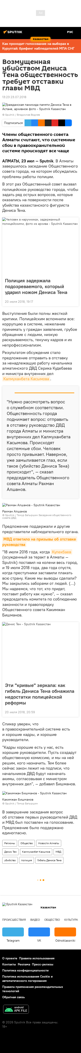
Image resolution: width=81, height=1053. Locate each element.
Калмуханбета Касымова (26, 378)
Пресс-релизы (42, 964)
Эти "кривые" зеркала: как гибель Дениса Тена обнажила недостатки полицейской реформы (39, 694)
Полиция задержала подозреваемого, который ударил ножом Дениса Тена (36, 286)
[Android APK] (16, 1010)
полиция (26, 860)
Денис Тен (10, 851)
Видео (35, 919)
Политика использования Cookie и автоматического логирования (27, 978)
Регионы (9, 843)
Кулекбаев (61, 551)
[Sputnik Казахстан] (13, 34)
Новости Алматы (48, 843)
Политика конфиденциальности (25, 970)
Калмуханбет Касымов (36, 851)
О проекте (9, 958)
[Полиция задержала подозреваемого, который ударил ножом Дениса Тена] (40, 246)
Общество (26, 843)
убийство (10, 860)
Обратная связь (13, 997)
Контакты (9, 964)
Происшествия (14, 919)
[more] (73, 301)
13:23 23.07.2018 (14, 97)
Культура (71, 919)
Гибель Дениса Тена (49, 860)
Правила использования (36, 958)
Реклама (24, 964)
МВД (58, 851)
